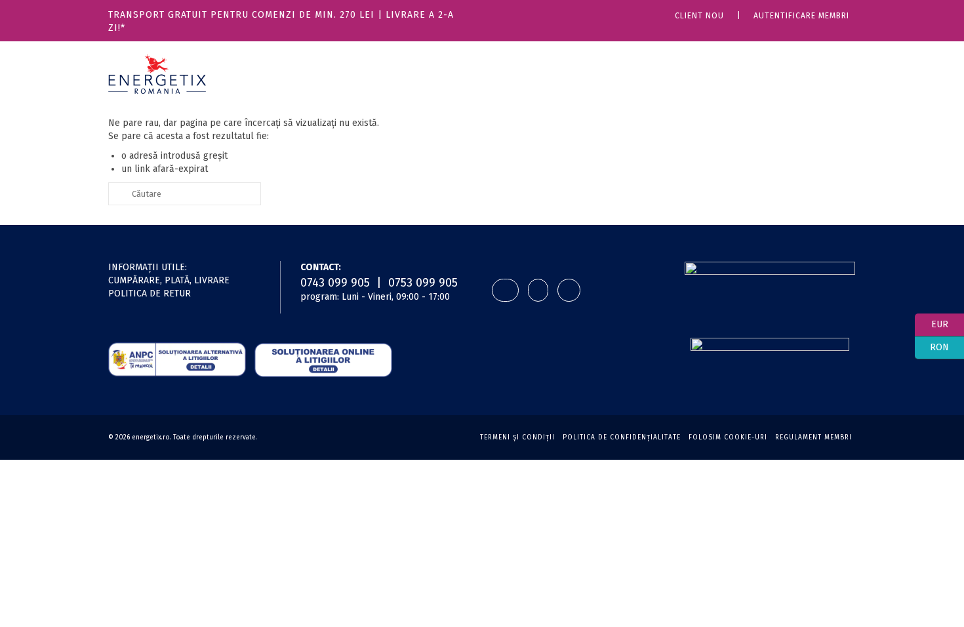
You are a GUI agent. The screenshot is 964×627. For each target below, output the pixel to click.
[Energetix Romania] (157, 74)
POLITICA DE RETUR (149, 293)
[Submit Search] (118, 193)
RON (932, 346)
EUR (931, 323)
